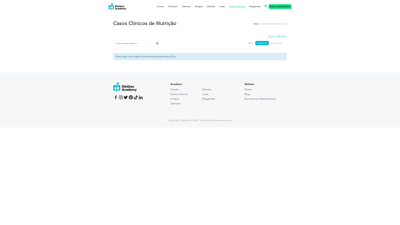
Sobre (248, 89)
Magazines (255, 6)
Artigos (199, 6)
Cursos (160, 6)
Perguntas (262, 43)
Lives (222, 6)
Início (256, 24)
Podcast (172, 6)
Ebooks (211, 6)
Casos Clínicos (237, 6)
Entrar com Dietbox (280, 6)
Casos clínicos (179, 94)
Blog (247, 94)
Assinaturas (276, 43)
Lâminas (186, 6)
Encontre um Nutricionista (260, 98)
